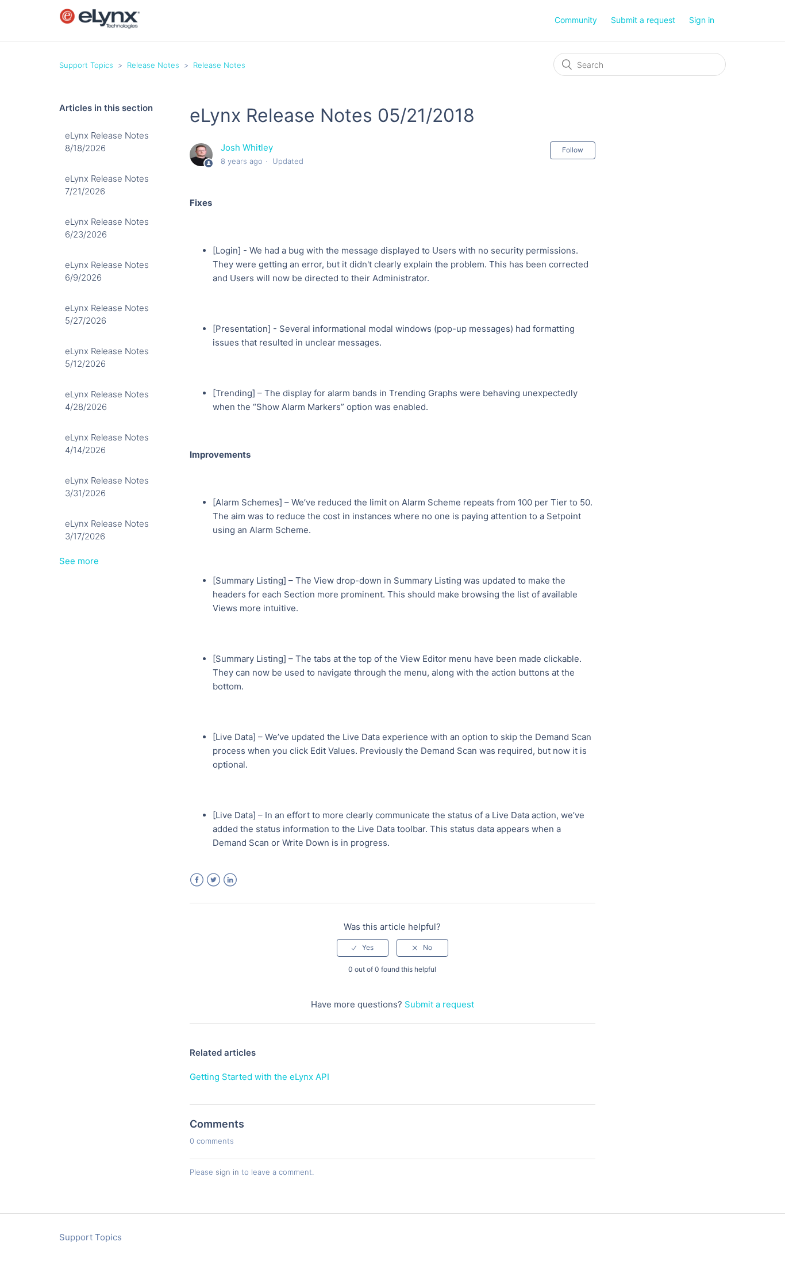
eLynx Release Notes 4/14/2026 (107, 444)
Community (576, 20)
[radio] (362, 947)
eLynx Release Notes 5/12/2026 (107, 358)
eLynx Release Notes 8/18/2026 (107, 142)
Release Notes (153, 65)
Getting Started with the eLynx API (259, 1076)
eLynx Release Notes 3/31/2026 (107, 487)
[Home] (99, 26)
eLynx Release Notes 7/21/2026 (107, 185)
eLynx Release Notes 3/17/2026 (107, 530)
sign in (227, 1171)
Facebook (197, 880)
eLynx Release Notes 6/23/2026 (107, 228)
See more (79, 560)
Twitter (213, 880)
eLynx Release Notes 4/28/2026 (107, 401)
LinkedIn (230, 880)
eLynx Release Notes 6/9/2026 (107, 271)
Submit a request (643, 20)
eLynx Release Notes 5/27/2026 (107, 314)
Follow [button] (572, 149)
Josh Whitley (247, 147)
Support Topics (86, 65)
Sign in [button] (701, 20)
